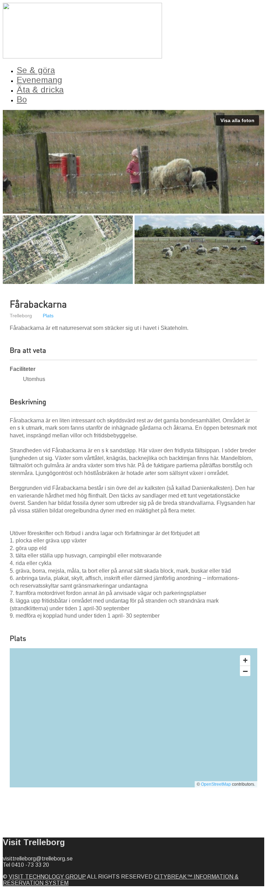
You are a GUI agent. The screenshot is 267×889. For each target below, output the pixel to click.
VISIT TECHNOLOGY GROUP (47, 877)
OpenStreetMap (216, 784)
